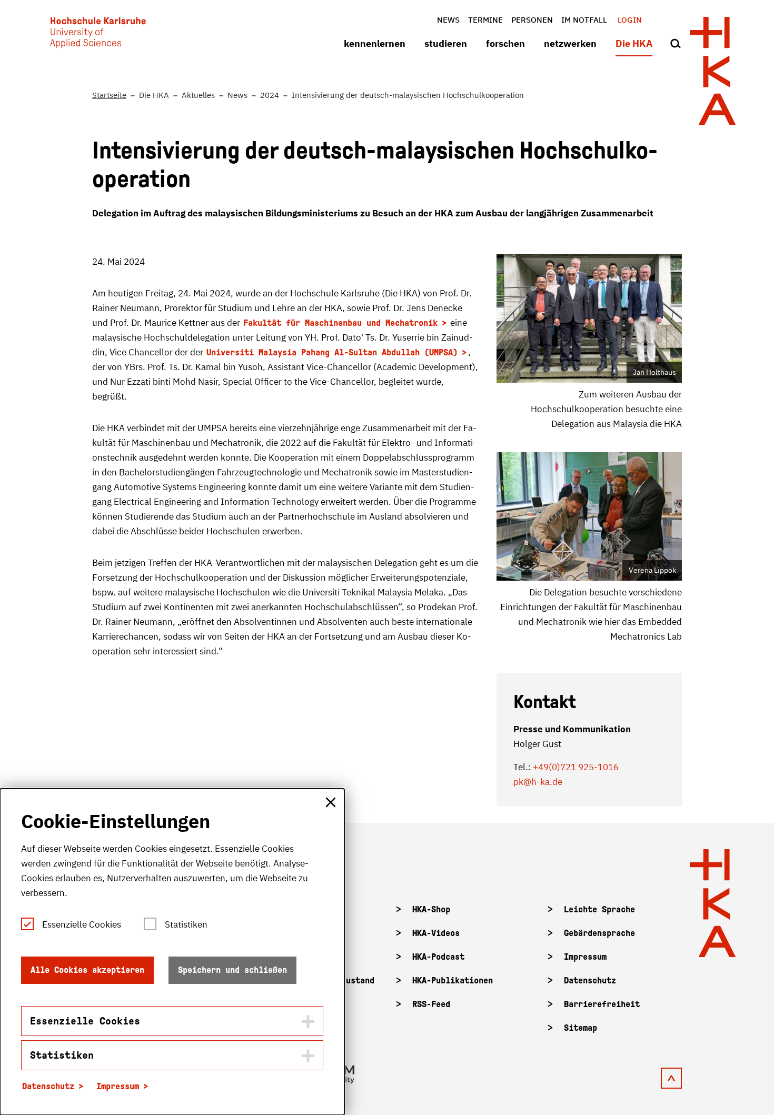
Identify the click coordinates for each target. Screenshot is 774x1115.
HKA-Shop (431, 909)
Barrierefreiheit (602, 1004)
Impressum (585, 957)
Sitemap (580, 1028)
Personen (532, 20)
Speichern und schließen (232, 970)
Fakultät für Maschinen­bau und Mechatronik (340, 323)
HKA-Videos (436, 933)
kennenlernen (374, 43)
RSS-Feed (431, 1004)
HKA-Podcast (438, 957)
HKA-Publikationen (452, 980)
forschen (505, 43)
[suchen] (675, 44)
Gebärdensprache (599, 933)
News (448, 20)
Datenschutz (590, 980)
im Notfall (584, 20)
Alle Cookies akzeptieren (87, 970)
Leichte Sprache (599, 909)
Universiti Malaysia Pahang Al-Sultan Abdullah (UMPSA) (332, 352)
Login (630, 20)
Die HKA (634, 43)
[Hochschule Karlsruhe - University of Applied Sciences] (98, 35)
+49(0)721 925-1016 (576, 767)
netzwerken (570, 43)
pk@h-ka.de (537, 782)
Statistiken (186, 924)
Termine (485, 20)
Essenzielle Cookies (81, 924)
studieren (445, 43)
